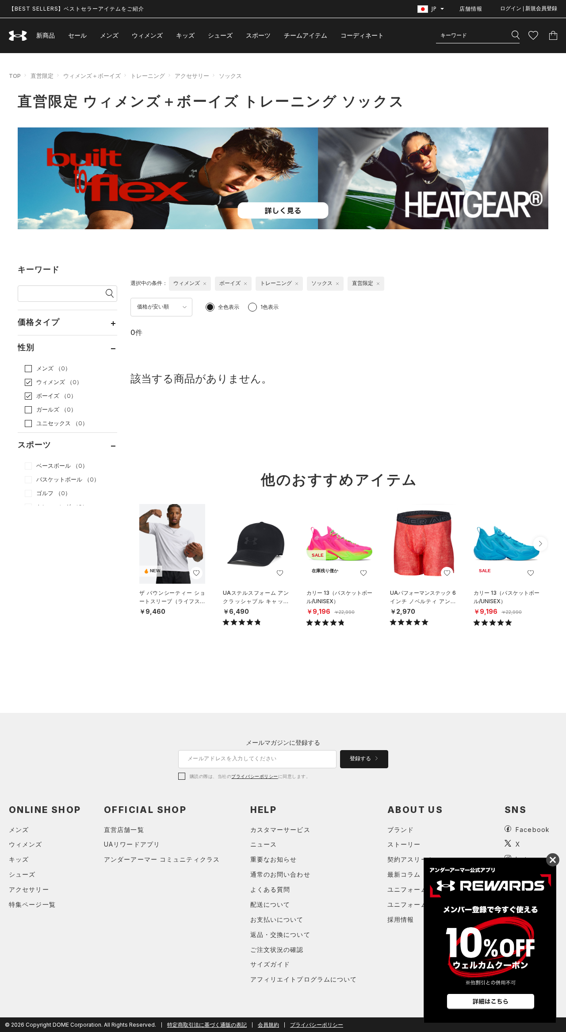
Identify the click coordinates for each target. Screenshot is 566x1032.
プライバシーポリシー (254, 776)
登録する (361, 758)
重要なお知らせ (273, 859)
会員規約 (268, 1024)
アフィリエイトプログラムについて (303, 979)
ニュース (263, 844)
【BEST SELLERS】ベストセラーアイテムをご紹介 (76, 8)
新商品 (45, 35)
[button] (540, 544)
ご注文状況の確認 (277, 949)
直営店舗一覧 (124, 829)
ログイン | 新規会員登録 (528, 8)
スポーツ (258, 35)
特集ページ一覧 (32, 904)
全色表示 (228, 307)
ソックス (230, 75)
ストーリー (404, 844)
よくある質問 (270, 889)
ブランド (400, 829)
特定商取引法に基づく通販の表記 (207, 1024)
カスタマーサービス (280, 829)
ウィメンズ (147, 35)
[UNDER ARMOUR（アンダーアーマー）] (18, 35)
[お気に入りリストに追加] (196, 573)
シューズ (220, 35)
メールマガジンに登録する (283, 742)
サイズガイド (270, 964)
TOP (15, 75)
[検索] (516, 35)
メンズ (109, 35)
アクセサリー (192, 75)
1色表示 (269, 307)
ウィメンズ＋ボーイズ (92, 75)
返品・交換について (280, 934)
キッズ (185, 35)
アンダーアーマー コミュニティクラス (162, 859)
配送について (270, 904)
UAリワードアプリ (132, 844)
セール (77, 35)
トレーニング (147, 75)
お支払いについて (277, 919)
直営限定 (42, 75)
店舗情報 (470, 8)
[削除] (204, 283)
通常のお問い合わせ (280, 874)
